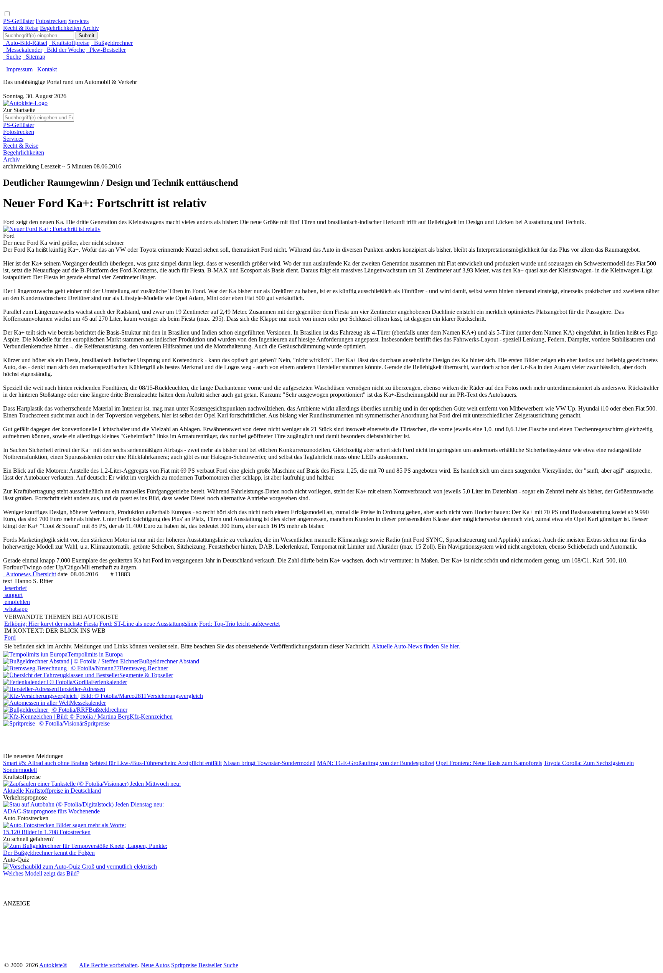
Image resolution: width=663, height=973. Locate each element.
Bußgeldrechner (112, 43)
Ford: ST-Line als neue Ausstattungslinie (148, 623)
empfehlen (16, 602)
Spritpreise (184, 965)
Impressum (18, 69)
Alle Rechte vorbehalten (108, 965)
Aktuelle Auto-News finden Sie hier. (416, 646)
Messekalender (22, 49)
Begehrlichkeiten (60, 28)
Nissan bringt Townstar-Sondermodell (269, 763)
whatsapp (15, 608)
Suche (12, 56)
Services (78, 21)
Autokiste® (53, 965)
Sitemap (34, 56)
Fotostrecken (51, 21)
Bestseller (210, 965)
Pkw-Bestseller (106, 49)
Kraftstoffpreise (69, 43)
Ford (10, 637)
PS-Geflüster (18, 21)
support (13, 595)
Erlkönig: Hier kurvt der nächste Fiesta (51, 623)
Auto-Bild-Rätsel (25, 43)
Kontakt (45, 69)
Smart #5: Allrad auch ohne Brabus (45, 763)
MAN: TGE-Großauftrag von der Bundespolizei (375, 763)
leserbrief (15, 588)
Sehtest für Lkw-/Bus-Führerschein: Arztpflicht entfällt (156, 763)
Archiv (90, 28)
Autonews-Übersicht (29, 574)
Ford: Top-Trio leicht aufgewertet (239, 623)
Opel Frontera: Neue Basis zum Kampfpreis (489, 763)
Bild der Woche (64, 49)
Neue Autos (155, 965)
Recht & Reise (20, 28)
